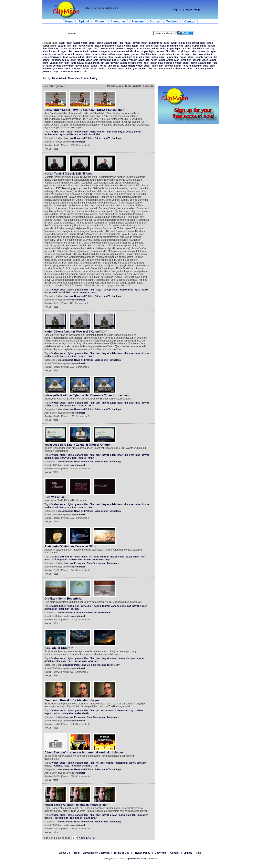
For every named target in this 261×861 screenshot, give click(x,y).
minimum (172, 45)
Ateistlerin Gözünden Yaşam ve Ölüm (70, 546)
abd (66, 818)
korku (103, 65)
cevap (136, 42)
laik (134, 815)
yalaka (209, 68)
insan (144, 42)
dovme (104, 48)
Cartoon (78, 612)
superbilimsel (77, 141)
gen (55, 68)
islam (181, 42)
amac (183, 57)
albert (190, 68)
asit (95, 60)
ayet (89, 48)
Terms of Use (121, 852)
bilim (212, 65)
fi (108, 68)
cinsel (195, 42)
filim (121, 42)
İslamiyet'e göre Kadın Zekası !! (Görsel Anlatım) (77, 444)
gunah (199, 57)
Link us (188, 852)
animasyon (172, 60)
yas (181, 45)
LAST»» (90, 838)
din (84, 48)
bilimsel (46, 68)
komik (177, 65)
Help (197, 9)
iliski (202, 42)
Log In (188, 9)
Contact (174, 852)
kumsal (137, 57)
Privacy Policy (142, 852)
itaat (139, 48)
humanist (142, 815)
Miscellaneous (65, 138)
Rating (93, 78)
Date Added (59, 78)
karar (153, 62)
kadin (112, 48)
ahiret (191, 57)
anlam (146, 57)
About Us (64, 852)
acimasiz (76, 71)
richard (186, 65)
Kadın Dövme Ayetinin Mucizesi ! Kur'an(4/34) (75, 331)
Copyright (160, 852)
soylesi (169, 65)
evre (139, 62)
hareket (48, 818)
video (84, 42)
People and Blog (83, 563)
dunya (77, 68)
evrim (94, 68)
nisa (96, 48)
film (115, 42)
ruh (84, 71)
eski (128, 815)
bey (67, 60)
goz (95, 57)
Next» (82, 838)
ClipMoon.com (133, 858)
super (92, 42)
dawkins (197, 65)
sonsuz (208, 57)
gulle (205, 65)
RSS (198, 852)
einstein (199, 68)
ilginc (100, 42)
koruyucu (129, 48)
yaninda (47, 71)
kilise (86, 65)
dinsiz (131, 65)
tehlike (102, 68)
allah (71, 48)
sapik (62, 42)
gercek (196, 60)
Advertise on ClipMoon (96, 852)
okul (160, 62)
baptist (94, 65)
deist (69, 42)
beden (81, 60)
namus (147, 48)
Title (70, 78)
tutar (94, 818)
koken (78, 818)
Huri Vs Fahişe (54, 496)
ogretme (169, 62)
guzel (162, 57)
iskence (65, 71)
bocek (115, 60)
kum (129, 57)
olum (111, 57)
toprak (124, 60)
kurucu (59, 818)
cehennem (58, 60)
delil (188, 42)
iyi (43, 65)
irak (72, 818)
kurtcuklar (105, 60)
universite (113, 65)
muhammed (155, 42)
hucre (69, 68)
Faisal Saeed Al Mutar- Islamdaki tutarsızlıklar (75, 804)
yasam (108, 42)
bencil (61, 68)
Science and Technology (108, 138)
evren (86, 68)
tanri (56, 48)
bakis (118, 57)
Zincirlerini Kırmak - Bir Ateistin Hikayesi (72, 700)
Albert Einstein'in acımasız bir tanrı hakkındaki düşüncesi (84, 752)
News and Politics (83, 138)
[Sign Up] (188, 123)
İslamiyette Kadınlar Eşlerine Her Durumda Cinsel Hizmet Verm (87, 395)
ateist (76, 42)
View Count (81, 78)
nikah (155, 48)
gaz (147, 60)
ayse (166, 42)
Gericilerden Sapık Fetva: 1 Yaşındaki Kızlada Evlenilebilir (84, 109)
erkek (119, 48)
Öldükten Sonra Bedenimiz (63, 598)
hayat (128, 42)
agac (141, 60)
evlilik (173, 42)
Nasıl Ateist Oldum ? (58, 648)
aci (124, 57)
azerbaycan (112, 62)
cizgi (183, 60)
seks (163, 45)
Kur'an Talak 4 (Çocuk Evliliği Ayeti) (69, 173)
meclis (132, 62)
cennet (46, 60)
